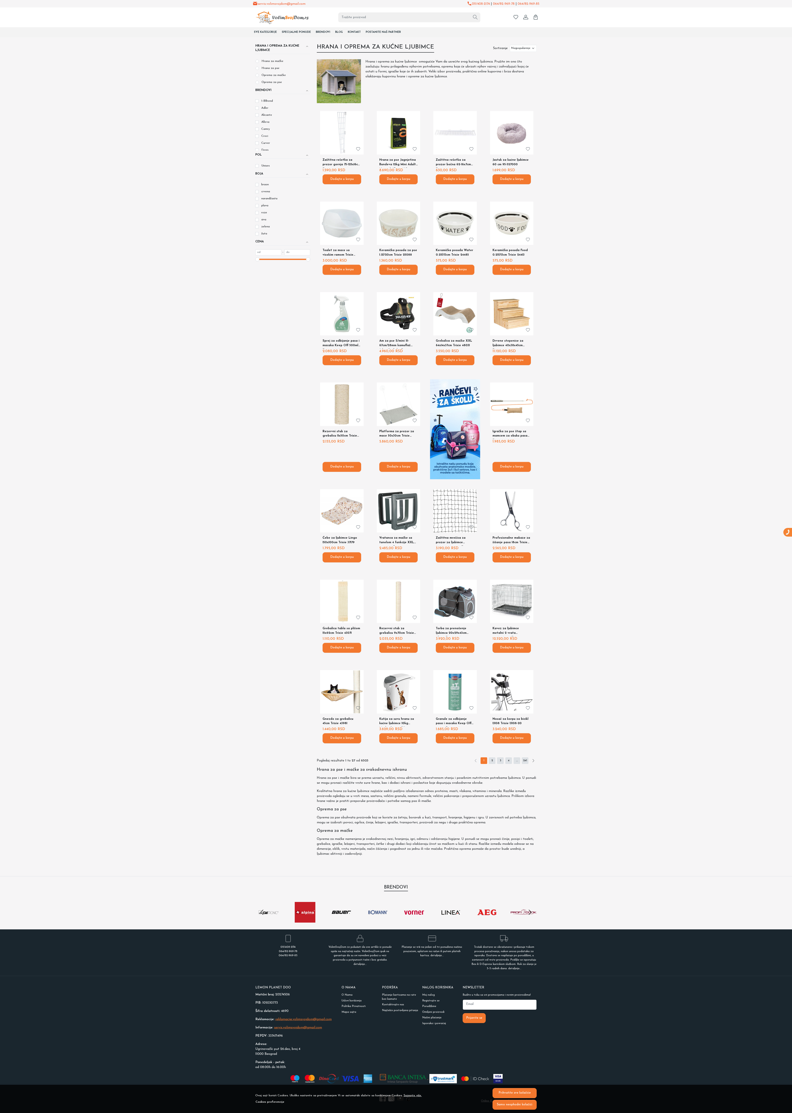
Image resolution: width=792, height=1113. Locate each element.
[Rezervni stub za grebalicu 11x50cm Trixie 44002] (341, 404)
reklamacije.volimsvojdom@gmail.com (303, 1019)
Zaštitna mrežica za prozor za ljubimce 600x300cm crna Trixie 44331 (452, 541)
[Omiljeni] (515, 17)
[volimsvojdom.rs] (279, 17)
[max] (297, 252)
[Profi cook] (523, 920)
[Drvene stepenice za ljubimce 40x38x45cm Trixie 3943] (511, 313)
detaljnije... (360, 964)
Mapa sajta (349, 1012)
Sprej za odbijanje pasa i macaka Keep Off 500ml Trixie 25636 (341, 344)
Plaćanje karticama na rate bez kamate (399, 997)
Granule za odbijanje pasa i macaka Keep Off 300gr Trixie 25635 (453, 722)
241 (525, 760)
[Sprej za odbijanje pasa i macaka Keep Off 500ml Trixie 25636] (341, 313)
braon (265, 184)
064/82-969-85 (528, 4)
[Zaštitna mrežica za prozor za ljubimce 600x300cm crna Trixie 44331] (455, 510)
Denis (265, 150)
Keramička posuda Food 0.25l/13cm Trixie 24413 (510, 252)
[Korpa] (535, 17)
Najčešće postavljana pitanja (400, 1010)
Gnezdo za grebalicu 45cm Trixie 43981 (338, 721)
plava (264, 205)
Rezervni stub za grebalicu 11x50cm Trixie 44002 (340, 434)
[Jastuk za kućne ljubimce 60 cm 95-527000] (511, 132)
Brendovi (323, 32)
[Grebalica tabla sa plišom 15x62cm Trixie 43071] (341, 601)
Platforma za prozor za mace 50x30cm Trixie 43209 (396, 434)
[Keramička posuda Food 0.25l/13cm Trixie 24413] (511, 223)
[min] (268, 252)
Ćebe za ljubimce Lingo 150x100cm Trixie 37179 (340, 540)
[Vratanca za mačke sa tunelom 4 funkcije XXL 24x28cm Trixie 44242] (398, 510)
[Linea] (450, 920)
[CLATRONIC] (268, 920)
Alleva (265, 122)
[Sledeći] (533, 760)
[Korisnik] (525, 17)
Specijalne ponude (296, 32)
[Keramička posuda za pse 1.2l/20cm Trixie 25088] (398, 223)
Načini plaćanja (431, 1017)
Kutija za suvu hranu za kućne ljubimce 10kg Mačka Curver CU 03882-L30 (397, 722)
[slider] (257, 259)
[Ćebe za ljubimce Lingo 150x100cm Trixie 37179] (341, 510)
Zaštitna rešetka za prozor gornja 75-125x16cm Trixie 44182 (341, 163)
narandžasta (269, 198)
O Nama (347, 995)
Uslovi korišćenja (352, 1000)
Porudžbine (429, 1006)
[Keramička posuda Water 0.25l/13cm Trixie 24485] (455, 223)
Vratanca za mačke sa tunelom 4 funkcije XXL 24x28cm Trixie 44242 (396, 541)
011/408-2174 (481, 4)
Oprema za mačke (274, 75)
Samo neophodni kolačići (514, 1104)
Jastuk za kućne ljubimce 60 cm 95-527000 (511, 162)
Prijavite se (474, 1018)
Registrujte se (431, 1000)
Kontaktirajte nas (393, 1004)
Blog (339, 32)
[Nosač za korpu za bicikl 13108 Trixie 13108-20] (511, 691)
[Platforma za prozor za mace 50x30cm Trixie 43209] (398, 404)
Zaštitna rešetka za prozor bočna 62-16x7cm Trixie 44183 (453, 163)
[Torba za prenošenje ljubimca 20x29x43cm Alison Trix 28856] (455, 601)
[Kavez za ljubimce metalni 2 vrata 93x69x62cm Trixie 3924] (511, 601)
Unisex (265, 165)
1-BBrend (267, 101)
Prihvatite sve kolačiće (515, 1092)
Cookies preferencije (270, 1102)
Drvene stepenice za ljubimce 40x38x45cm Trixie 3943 (508, 344)
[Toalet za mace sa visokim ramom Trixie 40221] (341, 223)
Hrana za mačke (272, 61)
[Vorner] (414, 920)
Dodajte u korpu (342, 179)
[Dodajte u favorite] (358, 149)
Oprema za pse (272, 82)
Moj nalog (428, 995)
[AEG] (487, 920)
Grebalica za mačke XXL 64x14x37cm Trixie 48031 (454, 343)
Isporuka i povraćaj (434, 1023)
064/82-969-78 (504, 4)
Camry (265, 129)
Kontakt (354, 32)
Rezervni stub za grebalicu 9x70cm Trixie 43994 (396, 631)
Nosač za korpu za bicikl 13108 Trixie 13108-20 (510, 721)
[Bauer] (341, 920)
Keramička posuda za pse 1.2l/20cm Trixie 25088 (398, 252)
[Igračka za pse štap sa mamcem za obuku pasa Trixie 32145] (511, 404)
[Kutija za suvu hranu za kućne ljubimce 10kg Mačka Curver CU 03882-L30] (398, 691)
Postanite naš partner (383, 32)
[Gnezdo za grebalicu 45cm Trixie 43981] (341, 691)
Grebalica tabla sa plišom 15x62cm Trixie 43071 (341, 631)
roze (264, 212)
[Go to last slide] (262, 912)
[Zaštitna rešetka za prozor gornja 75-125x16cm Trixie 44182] (341, 132)
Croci (264, 136)
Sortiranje (500, 48)
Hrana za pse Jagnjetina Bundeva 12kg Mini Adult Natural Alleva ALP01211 (397, 163)
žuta (264, 233)
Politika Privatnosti (354, 1006)
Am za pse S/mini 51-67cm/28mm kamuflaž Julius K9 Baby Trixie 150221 (395, 344)
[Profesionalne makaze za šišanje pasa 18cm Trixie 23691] (511, 510)
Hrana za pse (270, 68)
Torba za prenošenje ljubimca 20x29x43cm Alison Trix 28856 (451, 631)
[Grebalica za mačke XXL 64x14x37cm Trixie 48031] (455, 313)
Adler (264, 108)
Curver (265, 143)
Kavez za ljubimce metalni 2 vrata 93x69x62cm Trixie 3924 (510, 631)
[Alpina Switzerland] (305, 920)
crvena (265, 191)
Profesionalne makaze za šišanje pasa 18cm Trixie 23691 (511, 541)
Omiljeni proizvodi (433, 1012)
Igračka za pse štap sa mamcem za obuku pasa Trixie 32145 (510, 434)
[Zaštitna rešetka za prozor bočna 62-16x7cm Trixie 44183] (455, 132)
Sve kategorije (265, 32)
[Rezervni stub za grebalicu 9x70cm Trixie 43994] (398, 601)
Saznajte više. (413, 1095)
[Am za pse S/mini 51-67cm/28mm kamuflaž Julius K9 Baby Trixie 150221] (398, 313)
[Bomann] (378, 920)
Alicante (266, 115)
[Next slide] (530, 912)
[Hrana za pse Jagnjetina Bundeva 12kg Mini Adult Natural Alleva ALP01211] (398, 132)
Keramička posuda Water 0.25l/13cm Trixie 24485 (454, 252)
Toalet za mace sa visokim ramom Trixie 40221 (338, 253)
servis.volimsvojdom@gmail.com (281, 4)
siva (263, 219)
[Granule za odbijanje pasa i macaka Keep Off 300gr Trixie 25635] (455, 691)
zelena (265, 226)
